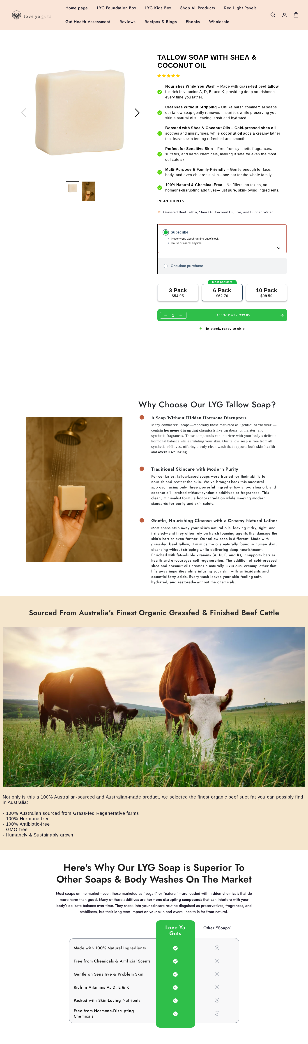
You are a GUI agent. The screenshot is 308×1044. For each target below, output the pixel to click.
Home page (76, 8)
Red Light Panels (240, 8)
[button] (72, 188)
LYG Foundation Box (116, 8)
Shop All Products (197, 8)
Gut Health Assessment (87, 22)
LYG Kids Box (158, 8)
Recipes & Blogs (161, 22)
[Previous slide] (23, 112)
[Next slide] (137, 112)
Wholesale (219, 22)
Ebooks (193, 22)
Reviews (128, 22)
